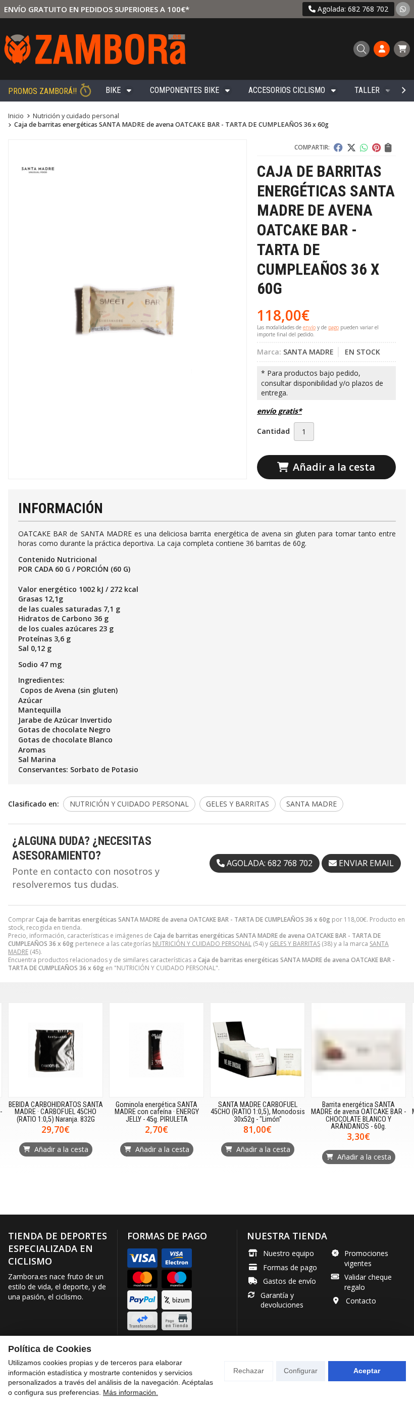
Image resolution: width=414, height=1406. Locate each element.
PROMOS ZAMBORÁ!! (42, 91)
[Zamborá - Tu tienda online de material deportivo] (95, 49)
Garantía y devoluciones (282, 1300)
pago (333, 327)
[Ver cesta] (402, 49)
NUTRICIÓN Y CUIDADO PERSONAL (201, 943)
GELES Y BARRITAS (295, 943)
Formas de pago (290, 1267)
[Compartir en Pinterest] (376, 147)
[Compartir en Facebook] (338, 147)
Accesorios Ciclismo (286, 90)
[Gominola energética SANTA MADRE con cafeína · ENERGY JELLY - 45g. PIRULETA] (156, 1050)
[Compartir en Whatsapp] (364, 147)
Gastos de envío (289, 1281)
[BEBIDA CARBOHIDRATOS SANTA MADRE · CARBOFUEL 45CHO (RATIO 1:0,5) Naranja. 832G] (55, 1050)
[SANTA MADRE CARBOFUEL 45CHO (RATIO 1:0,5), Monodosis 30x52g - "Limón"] (257, 1050)
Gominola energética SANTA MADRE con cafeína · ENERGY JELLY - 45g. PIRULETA (157, 1112)
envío (309, 327)
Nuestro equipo (288, 1253)
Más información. (130, 1392)
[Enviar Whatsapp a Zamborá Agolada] (403, 9)
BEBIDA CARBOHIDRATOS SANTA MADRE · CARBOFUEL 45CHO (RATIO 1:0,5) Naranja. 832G (56, 1112)
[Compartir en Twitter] (351, 147)
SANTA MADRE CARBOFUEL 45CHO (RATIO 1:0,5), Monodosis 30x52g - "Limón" (258, 1112)
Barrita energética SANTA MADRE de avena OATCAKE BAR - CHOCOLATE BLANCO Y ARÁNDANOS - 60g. (358, 1115)
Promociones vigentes (366, 1258)
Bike (113, 90)
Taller (367, 90)
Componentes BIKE (184, 90)
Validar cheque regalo (368, 1282)
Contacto (361, 1300)
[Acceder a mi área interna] (382, 49)
